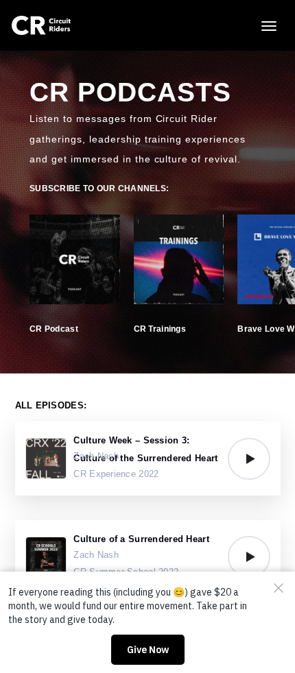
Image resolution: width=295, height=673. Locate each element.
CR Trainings (160, 329)
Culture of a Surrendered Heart (141, 539)
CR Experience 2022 (115, 474)
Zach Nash (96, 456)
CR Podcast (54, 329)
